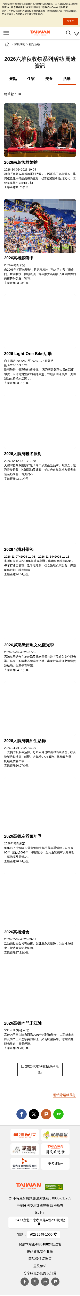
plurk (55, 1282)
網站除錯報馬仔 (64, 1095)
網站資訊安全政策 (40, 1251)
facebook (21, 1114)
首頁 (7, 44)
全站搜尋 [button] (68, 33)
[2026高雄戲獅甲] (40, 226)
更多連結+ (55, 1163)
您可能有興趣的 (76, 33)
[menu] (6, 33)
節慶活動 (19, 44)
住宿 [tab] (31, 79)
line (58, 1114)
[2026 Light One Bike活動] (40, 321)
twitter (34, 1114)
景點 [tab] (13, 79)
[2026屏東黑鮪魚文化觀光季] (40, 613)
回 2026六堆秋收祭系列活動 (40, 1069)
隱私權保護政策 (40, 1258)
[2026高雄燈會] (40, 900)
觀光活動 (34, 44)
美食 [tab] (49, 79)
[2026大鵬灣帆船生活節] (40, 708)
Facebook (25, 1282)
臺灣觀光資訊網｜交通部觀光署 (40, 33)
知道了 (70, 21)
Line (45, 1282)
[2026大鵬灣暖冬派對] (40, 422)
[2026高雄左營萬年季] (40, 804)
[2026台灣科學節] (40, 517)
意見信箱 (40, 1266)
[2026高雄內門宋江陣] (40, 991)
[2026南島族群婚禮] (40, 130)
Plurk (46, 1114)
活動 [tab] (67, 79)
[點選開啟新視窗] (24, 1135)
